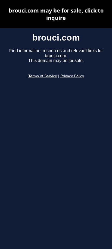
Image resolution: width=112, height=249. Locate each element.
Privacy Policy (72, 76)
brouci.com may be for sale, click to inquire (56, 14)
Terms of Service (42, 76)
